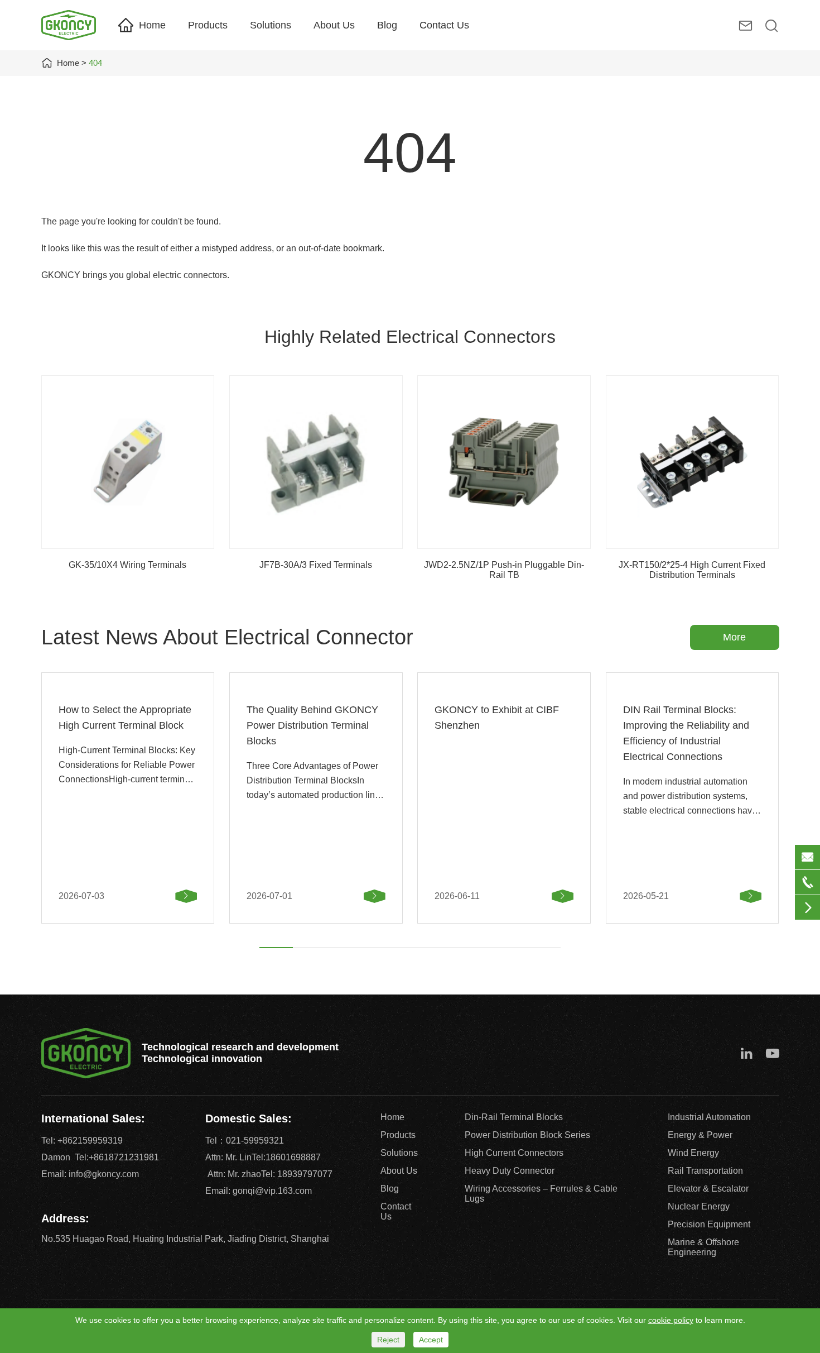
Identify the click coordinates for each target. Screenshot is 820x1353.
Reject (388, 1339)
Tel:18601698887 (286, 1157)
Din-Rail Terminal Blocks (514, 1117)
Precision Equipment (709, 1224)
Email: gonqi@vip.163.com (258, 1191)
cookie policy (670, 1320)
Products (208, 25)
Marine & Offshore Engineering (703, 1247)
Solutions (270, 25)
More (734, 637)
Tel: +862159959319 (82, 1140)
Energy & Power (700, 1135)
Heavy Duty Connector (509, 1170)
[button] (276, 947)
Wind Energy (693, 1153)
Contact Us (444, 25)
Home (152, 25)
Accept (431, 1339)
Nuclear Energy (699, 1206)
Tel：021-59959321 (244, 1140)
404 (95, 63)
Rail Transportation (705, 1170)
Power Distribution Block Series (527, 1135)
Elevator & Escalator (708, 1188)
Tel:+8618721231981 (117, 1157)
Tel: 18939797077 (296, 1174)
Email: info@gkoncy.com (90, 1174)
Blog (387, 25)
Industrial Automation (709, 1117)
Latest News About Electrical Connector (227, 637)
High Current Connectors (514, 1153)
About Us (334, 25)
